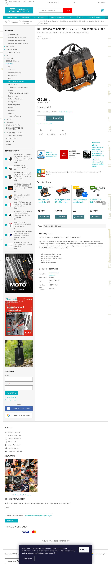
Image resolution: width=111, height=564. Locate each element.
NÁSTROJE (10, 58)
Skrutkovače (12, 76)
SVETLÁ (11, 113)
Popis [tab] (40, 226)
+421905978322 (14, 448)
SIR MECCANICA (12, 139)
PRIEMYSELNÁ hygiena (14, 136)
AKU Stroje (10, 46)
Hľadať (68, 10)
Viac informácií (50, 553)
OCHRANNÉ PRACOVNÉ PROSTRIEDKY (14, 129)
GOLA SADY (12, 84)
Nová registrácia (10, 397)
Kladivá (10, 108)
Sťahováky (11, 111)
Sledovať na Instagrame (23, 495)
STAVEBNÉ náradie (14, 116)
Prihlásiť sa (11, 393)
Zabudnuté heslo (10, 400)
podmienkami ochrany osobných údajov (38, 516)
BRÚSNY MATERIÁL (13, 125)
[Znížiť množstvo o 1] (45, 119)
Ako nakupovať (53, 2)
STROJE (8, 119)
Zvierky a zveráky (14, 96)
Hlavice (10, 90)
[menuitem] (11, 17)
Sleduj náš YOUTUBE (15, 451)
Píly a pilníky (12, 102)
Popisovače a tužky (14, 73)
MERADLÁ (9, 122)
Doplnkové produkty (13, 52)
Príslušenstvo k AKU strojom (18, 44)
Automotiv (11, 70)
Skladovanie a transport (16, 81)
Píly (7, 55)
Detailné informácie (43, 124)
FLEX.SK (45, 541)
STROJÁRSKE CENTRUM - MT (59, 541)
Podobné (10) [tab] (48, 226)
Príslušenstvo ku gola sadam (18, 87)
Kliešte (10, 78)
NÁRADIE (9, 64)
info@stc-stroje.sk (14, 432)
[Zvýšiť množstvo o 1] (45, 117)
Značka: (44, 39)
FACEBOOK (12, 442)
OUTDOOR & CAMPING (14, 133)
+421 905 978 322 (14, 435)
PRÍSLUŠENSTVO (12, 35)
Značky (8, 144)
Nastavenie (28, 559)
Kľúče (10, 67)
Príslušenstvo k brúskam (16, 41)
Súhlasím (84, 550)
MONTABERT (10, 142)
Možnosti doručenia (65, 112)
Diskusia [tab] (58, 226)
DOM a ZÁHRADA (12, 61)
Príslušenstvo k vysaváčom (17, 38)
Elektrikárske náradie (15, 99)
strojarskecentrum (14, 445)
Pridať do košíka (56, 118)
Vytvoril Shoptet (100, 554)
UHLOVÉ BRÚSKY (12, 49)
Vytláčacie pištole (14, 105)
